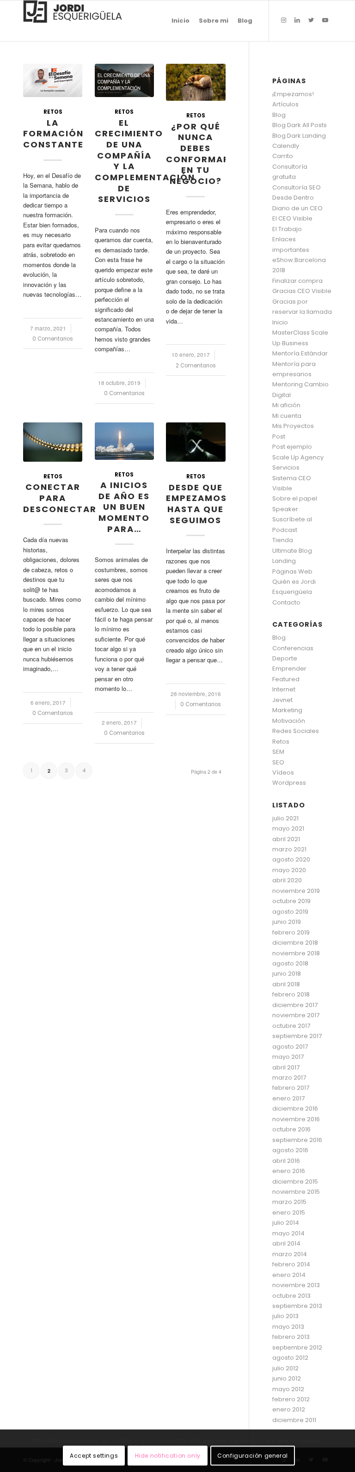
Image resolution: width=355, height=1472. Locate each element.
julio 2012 (285, 1368)
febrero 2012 (291, 1399)
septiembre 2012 (297, 1347)
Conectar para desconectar (60, 497)
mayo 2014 (288, 1233)
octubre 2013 (291, 1295)
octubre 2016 (291, 1129)
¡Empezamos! (293, 94)
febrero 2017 (290, 1087)
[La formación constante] (52, 80)
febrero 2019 (291, 932)
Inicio (280, 322)
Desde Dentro (293, 197)
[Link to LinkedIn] (297, 20)
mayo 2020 (289, 870)
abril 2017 (286, 1067)
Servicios (286, 467)
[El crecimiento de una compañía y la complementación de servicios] (124, 80)
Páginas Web (292, 571)
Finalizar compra (297, 280)
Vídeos (283, 772)
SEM (278, 751)
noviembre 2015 (296, 1191)
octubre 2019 (291, 901)
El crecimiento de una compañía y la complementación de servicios (145, 161)
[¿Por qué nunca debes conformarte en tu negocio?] (195, 82)
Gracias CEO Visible (301, 291)
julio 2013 (285, 1316)
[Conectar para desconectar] (52, 442)
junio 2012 (286, 1378)
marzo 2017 (289, 1077)
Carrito (282, 156)
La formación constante (53, 133)
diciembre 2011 (294, 1420)
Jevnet (282, 700)
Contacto (286, 602)
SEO (278, 762)
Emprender (289, 668)
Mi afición (286, 405)
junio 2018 (286, 973)
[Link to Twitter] (311, 20)
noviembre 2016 (296, 1119)
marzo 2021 (289, 849)
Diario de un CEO (297, 208)
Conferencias (292, 648)
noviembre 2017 (295, 1015)
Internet (283, 689)
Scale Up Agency (298, 457)
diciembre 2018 (295, 942)
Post (278, 436)
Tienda (282, 540)
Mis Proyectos (293, 425)
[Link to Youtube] (325, 20)
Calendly (285, 145)
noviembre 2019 (296, 890)
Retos (52, 112)
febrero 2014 (291, 1264)
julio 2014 (285, 1222)
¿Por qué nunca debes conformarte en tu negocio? (204, 154)
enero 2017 (288, 1098)
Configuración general (252, 1456)
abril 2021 (286, 839)
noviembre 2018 (296, 953)
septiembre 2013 (297, 1305)
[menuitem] (180, 20)
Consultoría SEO (296, 187)
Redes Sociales (295, 731)
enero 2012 (288, 1409)
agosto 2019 (290, 911)
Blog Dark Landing (299, 135)
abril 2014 (286, 1243)
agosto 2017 (290, 1046)
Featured (286, 679)
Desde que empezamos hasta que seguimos (196, 504)
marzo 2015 (289, 1201)
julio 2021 (285, 818)
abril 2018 (286, 984)
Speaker (285, 509)
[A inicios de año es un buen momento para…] (124, 441)
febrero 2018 (291, 994)
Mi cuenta (286, 415)
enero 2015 (288, 1212)
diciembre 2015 (295, 1181)
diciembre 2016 (295, 1108)
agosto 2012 (290, 1357)
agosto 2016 (290, 1150)
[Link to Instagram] (283, 20)
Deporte (284, 658)
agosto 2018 (290, 963)
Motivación (288, 720)
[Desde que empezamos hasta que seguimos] (195, 442)
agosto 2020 (291, 859)
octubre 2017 (291, 1025)
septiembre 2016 (297, 1140)
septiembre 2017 (297, 1036)
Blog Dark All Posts (299, 125)
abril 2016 (286, 1160)
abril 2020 (287, 880)
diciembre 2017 (295, 1005)
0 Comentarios (52, 338)
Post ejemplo (292, 446)
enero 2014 (289, 1274)
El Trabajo (287, 229)
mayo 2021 (288, 828)
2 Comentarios (196, 365)
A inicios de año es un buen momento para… (124, 507)
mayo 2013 (288, 1326)
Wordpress (289, 782)
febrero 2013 (291, 1336)
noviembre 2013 (296, 1285)
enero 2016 (288, 1171)
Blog (279, 114)
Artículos (285, 104)
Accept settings (94, 1456)
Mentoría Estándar (300, 353)
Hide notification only (168, 1456)
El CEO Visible (292, 218)
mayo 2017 (288, 1056)
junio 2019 (286, 921)
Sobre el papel (294, 498)
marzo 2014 (289, 1254)
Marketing (287, 710)
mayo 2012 (288, 1389)
